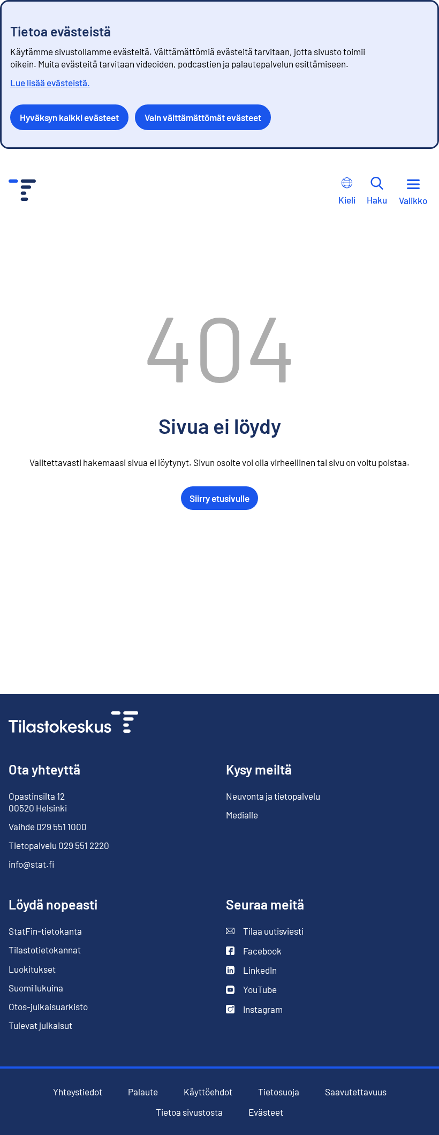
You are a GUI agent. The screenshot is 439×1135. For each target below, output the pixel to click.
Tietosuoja (278, 1091)
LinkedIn (251, 970)
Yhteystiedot (77, 1091)
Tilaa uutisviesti (265, 931)
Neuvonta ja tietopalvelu (273, 796)
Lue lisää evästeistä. (50, 82)
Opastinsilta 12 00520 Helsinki (38, 802)
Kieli (346, 199)
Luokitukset (32, 969)
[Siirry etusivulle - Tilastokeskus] (22, 191)
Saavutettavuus (356, 1092)
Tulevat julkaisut (40, 1025)
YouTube (251, 989)
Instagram (254, 1009)
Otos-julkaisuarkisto (48, 1006)
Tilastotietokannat (45, 949)
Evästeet (265, 1112)
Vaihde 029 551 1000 (48, 826)
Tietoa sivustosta (189, 1112)
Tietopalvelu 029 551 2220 (59, 845)
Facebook (254, 951)
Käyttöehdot (208, 1092)
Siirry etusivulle (219, 498)
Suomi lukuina (36, 987)
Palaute (143, 1092)
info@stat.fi (32, 864)
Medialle (242, 814)
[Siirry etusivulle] (73, 723)
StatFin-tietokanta (45, 931)
